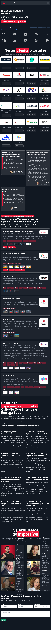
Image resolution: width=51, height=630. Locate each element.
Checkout (11, 247)
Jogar (4, 269)
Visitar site (6, 68)
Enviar (3, 620)
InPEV (10, 269)
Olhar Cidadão (19, 269)
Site (4, 247)
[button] (37, 606)
